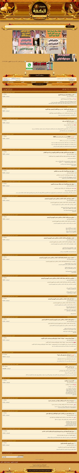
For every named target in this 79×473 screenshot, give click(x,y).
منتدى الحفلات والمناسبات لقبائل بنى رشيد (9, 106)
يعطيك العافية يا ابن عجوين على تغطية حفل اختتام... (65, 435)
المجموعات (33, 82)
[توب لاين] (9, 472)
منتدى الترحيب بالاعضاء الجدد (7, 440)
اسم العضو (18, 78)
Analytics (40, 466)
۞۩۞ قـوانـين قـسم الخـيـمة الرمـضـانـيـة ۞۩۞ (67, 140)
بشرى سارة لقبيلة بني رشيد (69, 124)
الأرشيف (12, 462)
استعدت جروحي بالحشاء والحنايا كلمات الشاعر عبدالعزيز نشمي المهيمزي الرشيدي (60, 261)
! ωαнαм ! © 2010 (42, 465)
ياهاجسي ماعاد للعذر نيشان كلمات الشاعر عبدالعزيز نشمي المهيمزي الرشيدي (60, 282)
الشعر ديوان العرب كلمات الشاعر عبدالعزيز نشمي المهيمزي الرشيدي (62, 202)
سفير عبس (69, 96)
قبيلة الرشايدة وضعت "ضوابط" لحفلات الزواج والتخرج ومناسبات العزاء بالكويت (59, 342)
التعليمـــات (46, 82)
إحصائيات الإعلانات (6, 462)
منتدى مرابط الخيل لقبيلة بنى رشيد (8, 118)
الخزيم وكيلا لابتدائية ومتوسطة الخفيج (67, 98)
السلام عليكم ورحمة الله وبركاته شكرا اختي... (66, 370)
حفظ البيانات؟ (5, 78)
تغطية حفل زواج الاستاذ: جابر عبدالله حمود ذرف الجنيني (64, 188)
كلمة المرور (18, 80)
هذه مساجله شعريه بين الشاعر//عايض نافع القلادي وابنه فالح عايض (61, 417)
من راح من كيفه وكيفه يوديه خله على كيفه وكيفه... (65, 358)
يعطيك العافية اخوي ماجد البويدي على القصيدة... (65, 447)
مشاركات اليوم (10, 82)
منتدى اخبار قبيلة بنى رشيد (6, 92)
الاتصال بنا (16, 462)
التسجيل (71, 82)
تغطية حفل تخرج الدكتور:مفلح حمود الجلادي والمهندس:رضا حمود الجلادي (61, 156)
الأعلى (1, 462)
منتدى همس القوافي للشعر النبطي (8, 196)
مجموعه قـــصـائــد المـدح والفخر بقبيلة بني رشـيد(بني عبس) (62, 404)
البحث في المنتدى (60, 78)
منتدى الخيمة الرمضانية (6, 134)
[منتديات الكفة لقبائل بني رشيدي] (39, 10)
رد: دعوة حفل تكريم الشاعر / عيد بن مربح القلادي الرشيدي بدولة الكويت (61, 113)
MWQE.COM (44, 464)
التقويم (22, 82)
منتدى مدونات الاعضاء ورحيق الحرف (8, 364)
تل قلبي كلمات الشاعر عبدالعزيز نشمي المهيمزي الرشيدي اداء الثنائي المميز (61, 323)
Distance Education (45, 466)
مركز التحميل (59, 82)
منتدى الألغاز (4, 378)
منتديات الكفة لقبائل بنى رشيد (69, 78)
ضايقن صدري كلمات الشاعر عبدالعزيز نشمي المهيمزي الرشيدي (63, 221)
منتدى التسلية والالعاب (6, 352)
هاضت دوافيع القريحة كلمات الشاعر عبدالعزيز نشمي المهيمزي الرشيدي (61, 241)
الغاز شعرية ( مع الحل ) (69, 384)
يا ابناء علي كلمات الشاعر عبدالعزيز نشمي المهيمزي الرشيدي (63, 302)
